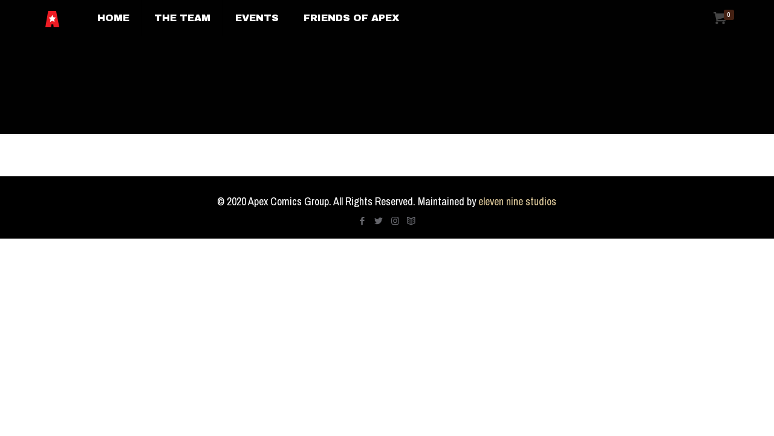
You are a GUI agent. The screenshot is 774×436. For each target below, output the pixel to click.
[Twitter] (378, 220)
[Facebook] (362, 220)
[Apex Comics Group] (52, 18)
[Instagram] (395, 220)
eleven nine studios (517, 201)
